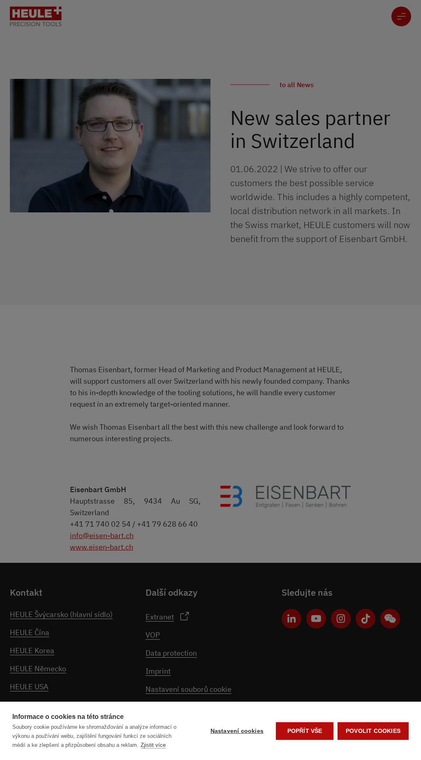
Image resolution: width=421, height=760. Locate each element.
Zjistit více (153, 745)
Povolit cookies (373, 731)
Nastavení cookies (237, 731)
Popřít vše (304, 731)
